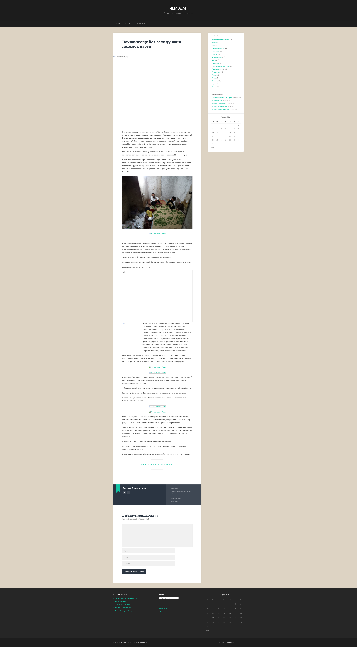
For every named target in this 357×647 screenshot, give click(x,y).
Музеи (214, 60)
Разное (214, 75)
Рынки (214, 78)
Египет (214, 45)
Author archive (124, 492)
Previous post (176, 498)
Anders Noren (233, 642)
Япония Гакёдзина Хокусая (220, 109)
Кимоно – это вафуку (219, 104)
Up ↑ (242, 642)
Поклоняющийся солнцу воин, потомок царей (152, 44)
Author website (128, 492)
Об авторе (141, 24)
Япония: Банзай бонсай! (219, 106)
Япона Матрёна (217, 101)
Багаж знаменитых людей (220, 39)
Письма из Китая (217, 69)
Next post (174, 501)
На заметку (215, 63)
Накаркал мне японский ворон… (222, 98)
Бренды (214, 42)
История (214, 54)
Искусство (215, 51)
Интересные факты (218, 48)
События (215, 81)
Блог (118, 24)
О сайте (128, 24)
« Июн (212, 147)
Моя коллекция (217, 57)
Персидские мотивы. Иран (180, 491)
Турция (214, 84)
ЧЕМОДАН (178, 8)
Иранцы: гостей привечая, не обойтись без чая (157, 464)
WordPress (142, 642)
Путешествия (176, 493)
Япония (214, 87)
